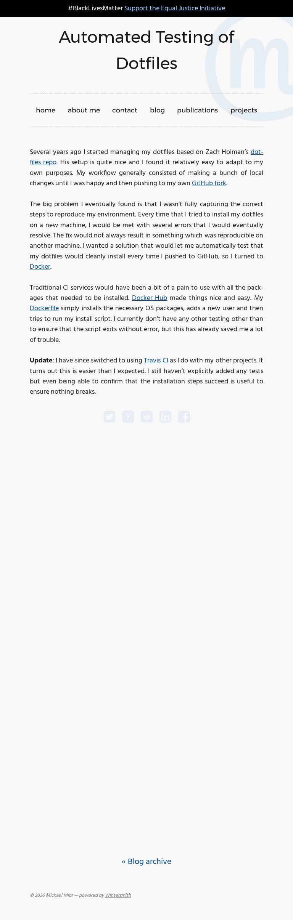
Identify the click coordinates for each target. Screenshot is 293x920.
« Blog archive (146, 862)
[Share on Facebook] (184, 418)
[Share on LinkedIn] (165, 418)
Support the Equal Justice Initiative (174, 8)
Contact (124, 110)
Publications (197, 110)
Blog (157, 110)
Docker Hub (149, 298)
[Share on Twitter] (109, 418)
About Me (84, 110)
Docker (40, 266)
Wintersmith (118, 895)
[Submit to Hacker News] (128, 418)
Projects (243, 110)
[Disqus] (146, 524)
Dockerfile (44, 308)
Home (45, 110)
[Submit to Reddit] (146, 418)
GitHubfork (209, 183)
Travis (156, 360)
